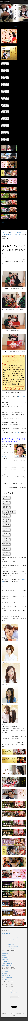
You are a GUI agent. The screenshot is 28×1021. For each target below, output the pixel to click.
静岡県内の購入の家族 (7, 977)
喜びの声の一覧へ (14, 940)
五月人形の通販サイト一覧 (14, 946)
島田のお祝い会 (5, 957)
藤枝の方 (17, 234)
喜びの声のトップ (10, 234)
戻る (3, 232)
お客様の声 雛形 (5, 222)
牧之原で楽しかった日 (7, 965)
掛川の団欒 (4, 973)
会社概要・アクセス (14, 990)
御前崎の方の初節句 (6, 975)
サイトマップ (14, 26)
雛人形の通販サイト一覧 (14, 944)
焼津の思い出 (5, 955)
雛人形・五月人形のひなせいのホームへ (11, 933)
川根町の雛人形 (5, 961)
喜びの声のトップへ (14, 938)
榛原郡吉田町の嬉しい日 (7, 963)
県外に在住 (4, 979)
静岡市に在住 (5, 959)
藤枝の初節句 (5, 953)
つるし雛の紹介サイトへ (14, 948)
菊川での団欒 (5, 971)
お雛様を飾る (17, 432)
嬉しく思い (4, 456)
